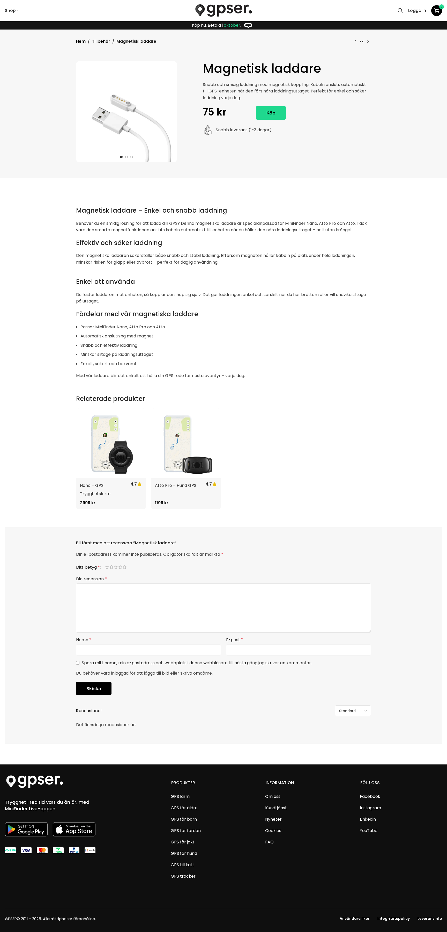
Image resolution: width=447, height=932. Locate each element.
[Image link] (34, 781)
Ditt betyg (88, 567)
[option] (121, 157)
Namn (83, 640)
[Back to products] (362, 41)
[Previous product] (355, 41)
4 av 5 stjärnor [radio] (122, 567)
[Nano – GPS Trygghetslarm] (111, 443)
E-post (234, 640)
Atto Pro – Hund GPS (175, 485)
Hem (81, 41)
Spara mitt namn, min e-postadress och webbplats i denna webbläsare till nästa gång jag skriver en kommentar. (197, 663)
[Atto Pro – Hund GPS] (186, 443)
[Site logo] (224, 10)
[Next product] (368, 41)
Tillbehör (101, 41)
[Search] (400, 10)
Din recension (91, 579)
